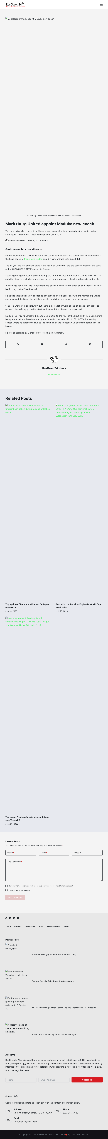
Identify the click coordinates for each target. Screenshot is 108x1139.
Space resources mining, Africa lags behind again (54, 1034)
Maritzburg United (33, 259)
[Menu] (101, 4)
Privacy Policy (24, 890)
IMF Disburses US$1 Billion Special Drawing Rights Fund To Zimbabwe (64, 1008)
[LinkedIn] (90, 344)
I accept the (19, 890)
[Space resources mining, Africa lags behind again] (17, 1035)
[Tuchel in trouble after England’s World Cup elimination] (79, 502)
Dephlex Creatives (79, 1134)
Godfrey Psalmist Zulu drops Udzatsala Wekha (53, 981)
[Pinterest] (66, 344)
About (8, 927)
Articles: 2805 (54, 374)
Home (41, 927)
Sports (45, 241)
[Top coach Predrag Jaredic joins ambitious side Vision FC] (28, 715)
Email (44, 852)
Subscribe (87, 1080)
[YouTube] (18, 918)
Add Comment (14, 861)
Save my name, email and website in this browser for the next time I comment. (41, 886)
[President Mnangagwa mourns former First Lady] (17, 955)
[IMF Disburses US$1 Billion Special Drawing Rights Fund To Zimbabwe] (17, 1008)
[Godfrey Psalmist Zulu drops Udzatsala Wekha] (17, 981)
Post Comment (15, 897)
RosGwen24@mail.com (25, 1121)
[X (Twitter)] (42, 344)
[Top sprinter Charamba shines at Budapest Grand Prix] (28, 502)
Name (10, 852)
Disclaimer (30, 927)
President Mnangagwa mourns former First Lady (54, 954)
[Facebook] (18, 344)
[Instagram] (14, 918)
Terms (66, 927)
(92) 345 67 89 (70, 1112)
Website (77, 852)
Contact (18, 927)
